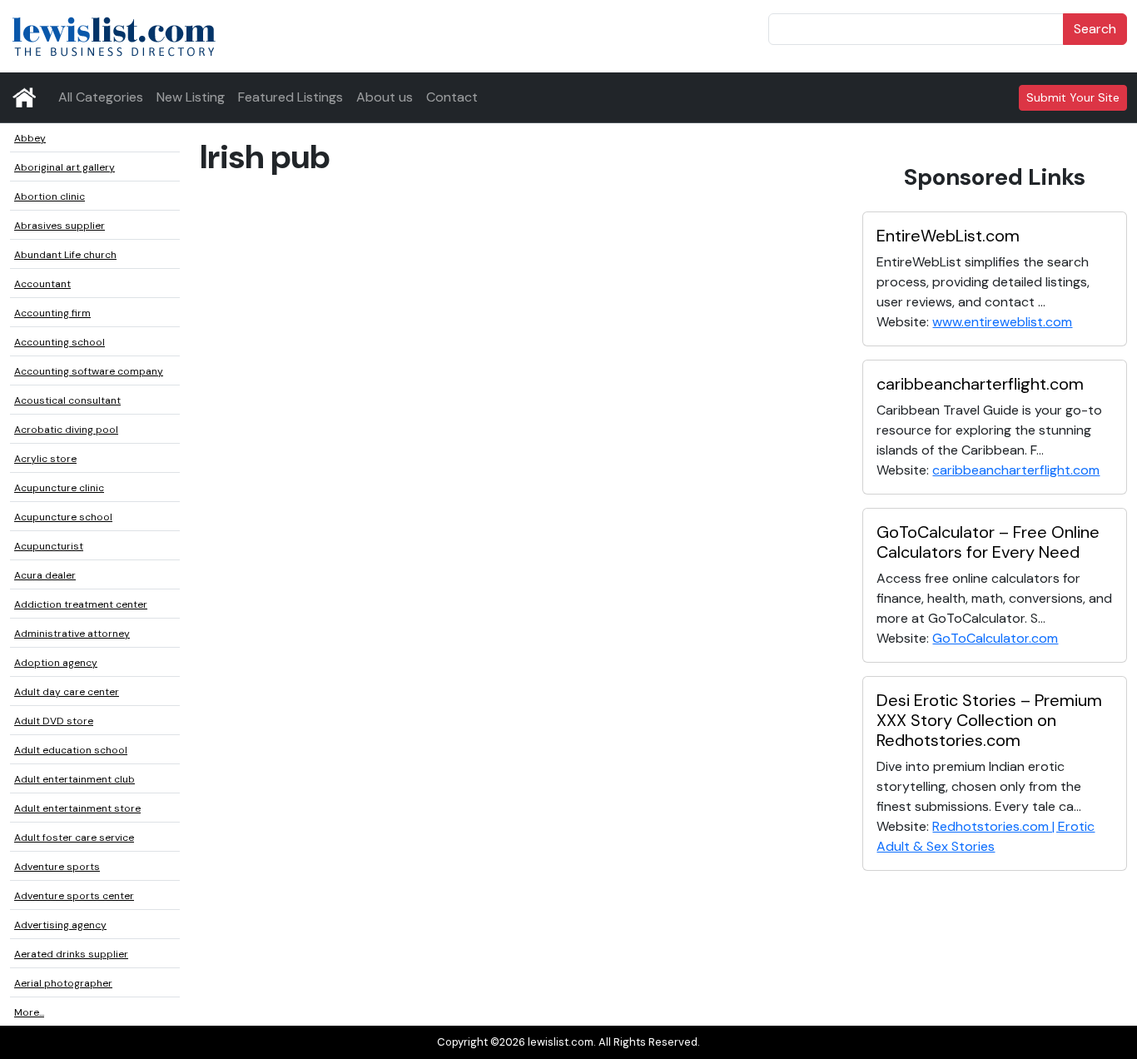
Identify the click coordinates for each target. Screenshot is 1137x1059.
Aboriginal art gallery (64, 167)
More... (29, 1012)
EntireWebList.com (948, 236)
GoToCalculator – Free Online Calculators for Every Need (988, 542)
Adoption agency (55, 662)
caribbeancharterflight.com (980, 384)
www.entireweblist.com (1002, 322)
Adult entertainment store (77, 808)
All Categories (100, 97)
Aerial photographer (63, 983)
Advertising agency (60, 925)
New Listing (190, 97)
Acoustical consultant (67, 400)
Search (1095, 28)
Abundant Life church (65, 254)
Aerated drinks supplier (71, 954)
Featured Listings (290, 97)
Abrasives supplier (59, 225)
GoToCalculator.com (995, 638)
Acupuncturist (48, 546)
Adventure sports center (74, 895)
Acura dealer (45, 575)
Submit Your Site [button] (1073, 97)
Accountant (42, 284)
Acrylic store (45, 458)
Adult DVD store (53, 721)
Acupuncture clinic (59, 488)
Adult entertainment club (74, 779)
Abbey (30, 138)
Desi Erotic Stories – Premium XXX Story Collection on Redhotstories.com (989, 720)
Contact (452, 97)
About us (384, 97)
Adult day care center (66, 692)
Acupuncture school (63, 517)
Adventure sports (57, 866)
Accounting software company (88, 371)
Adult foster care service (74, 837)
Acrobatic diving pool (66, 429)
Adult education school (70, 750)
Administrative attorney (72, 633)
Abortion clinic (49, 196)
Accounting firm (52, 313)
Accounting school (59, 342)
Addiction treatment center (80, 604)
